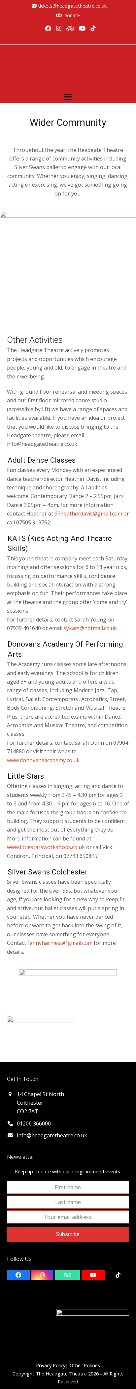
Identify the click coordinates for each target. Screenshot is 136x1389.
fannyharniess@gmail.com (59, 942)
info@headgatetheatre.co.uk (52, 1135)
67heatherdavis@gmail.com (88, 513)
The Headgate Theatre (61, 1373)
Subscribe (68, 1234)
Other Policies (84, 1365)
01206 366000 (34, 1123)
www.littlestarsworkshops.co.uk (46, 847)
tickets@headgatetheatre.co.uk (72, 5)
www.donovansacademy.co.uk (43, 760)
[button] (68, 97)
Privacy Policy (50, 1365)
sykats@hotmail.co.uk (90, 628)
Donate (71, 15)
